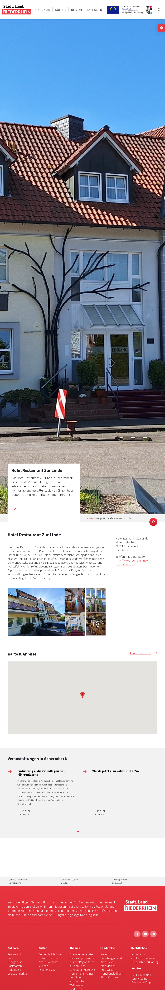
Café (10, 958)
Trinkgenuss (15, 962)
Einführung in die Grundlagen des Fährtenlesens (41, 772)
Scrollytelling (139, 978)
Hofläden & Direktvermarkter (18, 971)
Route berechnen (140, 653)
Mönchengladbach (111, 973)
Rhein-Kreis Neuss (111, 977)
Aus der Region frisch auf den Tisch (81, 964)
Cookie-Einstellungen (144, 958)
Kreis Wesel (107, 969)
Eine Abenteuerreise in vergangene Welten (82, 956)
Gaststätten (15, 966)
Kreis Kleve (106, 962)
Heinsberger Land (111, 958)
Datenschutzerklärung (144, 962)
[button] (78, 831)
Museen (43, 966)
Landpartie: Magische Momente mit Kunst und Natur (82, 973)
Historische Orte (48, 958)
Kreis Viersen (108, 966)
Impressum (138, 954)
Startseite (89, 518)
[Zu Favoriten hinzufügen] (153, 522)
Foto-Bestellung (141, 974)
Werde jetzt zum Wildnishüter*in (115, 771)
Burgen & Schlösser (50, 954)
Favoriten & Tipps (141, 982)
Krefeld (104, 954)
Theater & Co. (47, 969)
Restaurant (14, 954)
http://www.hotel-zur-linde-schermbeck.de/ (132, 562)
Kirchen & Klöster (49, 962)
